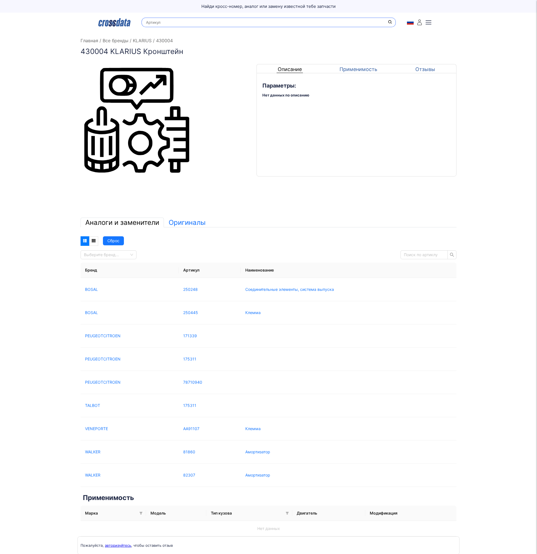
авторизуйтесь (118, 545)
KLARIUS (142, 40)
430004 (164, 40)
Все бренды (115, 40)
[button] (141, 513)
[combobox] (107, 255)
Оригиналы (187, 222)
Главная (90, 40)
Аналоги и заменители (122, 222)
